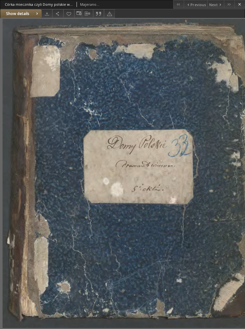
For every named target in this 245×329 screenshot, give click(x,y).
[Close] (239, 4)
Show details (17, 13)
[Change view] (78, 13)
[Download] (46, 13)
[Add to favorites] (68, 13)
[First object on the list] (178, 4)
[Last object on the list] (229, 4)
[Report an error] (109, 13)
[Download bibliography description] (87, 13)
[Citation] (98, 13)
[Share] (57, 13)
